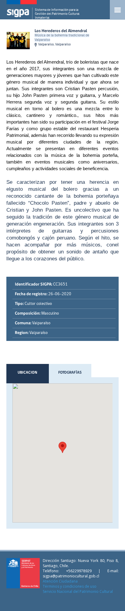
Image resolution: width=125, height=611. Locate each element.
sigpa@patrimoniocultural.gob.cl (71, 576)
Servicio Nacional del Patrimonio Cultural (78, 591)
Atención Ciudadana (60, 581)
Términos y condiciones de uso (69, 586)
